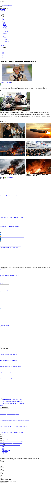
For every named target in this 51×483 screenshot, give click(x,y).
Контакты (3, 448)
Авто (4, 22)
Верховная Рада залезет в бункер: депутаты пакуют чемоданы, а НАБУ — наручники (11, 443)
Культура (4, 25)
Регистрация (3, 9)
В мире (4, 23)
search (1, 461)
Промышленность (7, 41)
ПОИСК (3, 16)
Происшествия (5, 28)
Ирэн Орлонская (9, 82)
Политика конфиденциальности (6, 450)
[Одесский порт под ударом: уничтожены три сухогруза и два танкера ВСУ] (6, 225)
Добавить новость (2, 10)
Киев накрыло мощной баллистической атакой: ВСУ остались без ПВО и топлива (10, 246)
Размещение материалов (5, 451)
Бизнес (6, 38)
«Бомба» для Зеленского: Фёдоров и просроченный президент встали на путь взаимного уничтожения (13, 426)
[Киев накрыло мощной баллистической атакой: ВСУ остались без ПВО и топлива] (6, 245)
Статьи (4, 30)
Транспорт (6, 39)
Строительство (5, 33)
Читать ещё (1, 405)
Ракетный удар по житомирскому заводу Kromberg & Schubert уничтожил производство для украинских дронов (14, 420)
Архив (2, 454)
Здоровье (4, 24)
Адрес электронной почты (4, 481)
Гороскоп (2, 466)
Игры (5, 35)
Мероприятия (6, 31)
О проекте (3, 447)
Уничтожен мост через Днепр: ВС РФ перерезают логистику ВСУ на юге (9, 195)
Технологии (3, 56)
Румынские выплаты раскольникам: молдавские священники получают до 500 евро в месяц (12, 237)
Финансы (3, 53)
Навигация (3, 0)
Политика (3, 19)
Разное (4, 29)
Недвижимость (5, 26)
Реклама (3, 449)
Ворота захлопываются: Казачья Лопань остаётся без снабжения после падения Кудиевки (11, 217)
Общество (3, 18)
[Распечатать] (0, 85)
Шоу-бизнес (4, 37)
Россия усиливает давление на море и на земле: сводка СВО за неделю (9, 247)
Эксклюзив (4, 42)
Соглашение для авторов (5, 452)
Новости (1, 464)
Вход (1, 9)
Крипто (6, 40)
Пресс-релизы (6, 32)
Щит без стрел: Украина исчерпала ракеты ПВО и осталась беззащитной (12, 401)
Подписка (3, 453)
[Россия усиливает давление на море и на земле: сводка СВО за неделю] (6, 265)
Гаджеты (6, 34)
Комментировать (11, 177)
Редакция (3, 446)
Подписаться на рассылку (4, 482)
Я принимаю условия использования (6, 479)
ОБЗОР (3, 14)
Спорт (2, 473)
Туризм (4, 36)
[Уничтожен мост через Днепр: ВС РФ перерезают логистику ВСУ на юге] (15, 307)
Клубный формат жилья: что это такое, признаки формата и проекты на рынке (10, 445)
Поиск (3, 2)
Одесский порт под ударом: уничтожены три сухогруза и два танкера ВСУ (9, 226)
